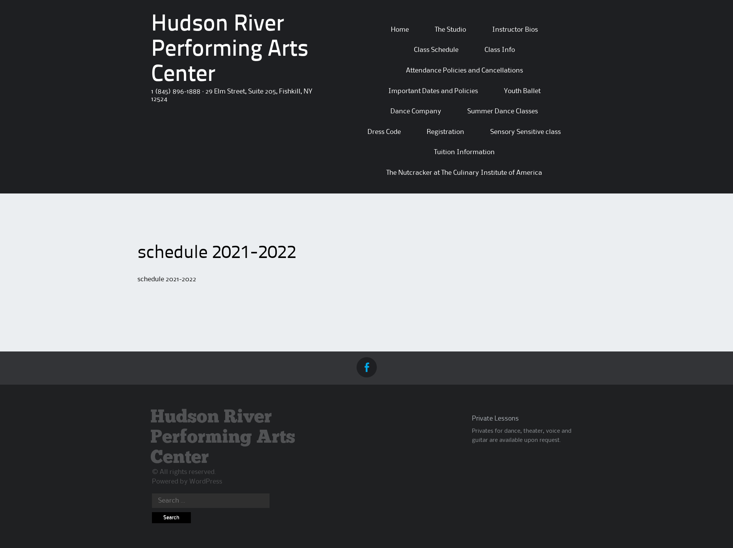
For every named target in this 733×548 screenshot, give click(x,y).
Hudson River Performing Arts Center (229, 50)
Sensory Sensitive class (525, 132)
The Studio (450, 30)
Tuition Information (464, 152)
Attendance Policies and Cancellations (464, 71)
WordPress (205, 482)
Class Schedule (436, 50)
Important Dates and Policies (433, 91)
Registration (445, 132)
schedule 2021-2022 (166, 279)
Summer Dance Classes (502, 111)
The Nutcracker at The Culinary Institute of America (464, 173)
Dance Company (416, 111)
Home (400, 30)
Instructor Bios (515, 30)
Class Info (499, 50)
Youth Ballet (522, 91)
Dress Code (384, 132)
